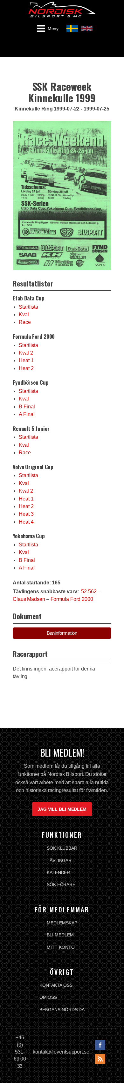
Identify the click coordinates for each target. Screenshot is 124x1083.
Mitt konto (60, 947)
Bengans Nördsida (62, 1009)
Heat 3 (26, 514)
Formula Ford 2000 (72, 599)
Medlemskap (62, 922)
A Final (26, 414)
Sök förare (61, 884)
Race (25, 322)
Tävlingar (59, 860)
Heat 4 (26, 522)
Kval (24, 314)
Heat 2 (26, 368)
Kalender (58, 872)
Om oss (48, 997)
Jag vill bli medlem (62, 809)
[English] (87, 28)
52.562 (88, 591)
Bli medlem (60, 934)
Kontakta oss (55, 985)
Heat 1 (26, 360)
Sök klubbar (62, 848)
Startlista (28, 307)
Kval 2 (26, 353)
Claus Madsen (29, 599)
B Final (27, 406)
